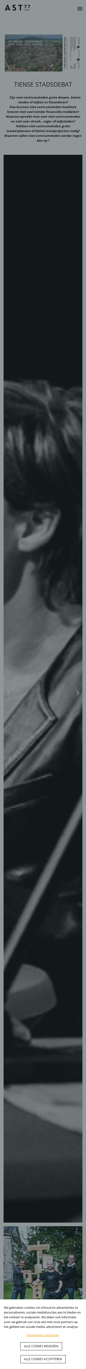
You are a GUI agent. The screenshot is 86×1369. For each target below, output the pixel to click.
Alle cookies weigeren (41, 1346)
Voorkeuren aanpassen (43, 1335)
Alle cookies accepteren (43, 1359)
